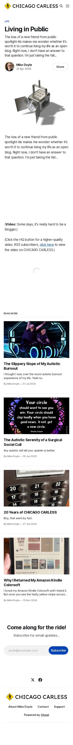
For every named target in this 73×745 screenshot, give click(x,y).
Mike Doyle (24, 65)
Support (59, 706)
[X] (33, 680)
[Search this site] (61, 6)
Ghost (45, 715)
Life (7, 21)
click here (47, 245)
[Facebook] (40, 680)
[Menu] (68, 6)
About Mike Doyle (20, 706)
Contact (43, 706)
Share (60, 66)
